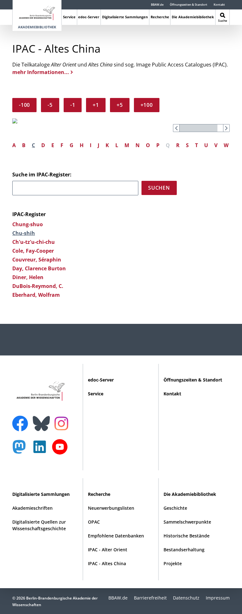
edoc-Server (88, 16)
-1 (72, 104)
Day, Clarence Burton (39, 268)
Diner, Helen (27, 277)
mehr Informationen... (40, 72)
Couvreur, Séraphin (36, 259)
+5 (120, 104)
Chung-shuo (27, 224)
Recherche (160, 16)
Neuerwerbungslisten (111, 508)
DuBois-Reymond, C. (37, 286)
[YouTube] (61, 450)
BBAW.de (157, 4)
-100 (24, 104)
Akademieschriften (32, 508)
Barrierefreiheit (150, 598)
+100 (147, 104)
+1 (96, 104)
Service (69, 16)
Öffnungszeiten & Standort (188, 4)
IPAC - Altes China (107, 563)
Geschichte (175, 508)
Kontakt (219, 4)
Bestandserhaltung (184, 550)
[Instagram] (63, 423)
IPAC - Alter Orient (107, 550)
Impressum (218, 598)
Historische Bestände (187, 536)
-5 (50, 104)
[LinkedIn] (41, 450)
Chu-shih (23, 233)
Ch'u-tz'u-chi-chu (33, 241)
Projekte (173, 563)
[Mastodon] (21, 450)
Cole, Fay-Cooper (33, 250)
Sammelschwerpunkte (187, 522)
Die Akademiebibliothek (193, 16)
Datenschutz (186, 598)
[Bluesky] (42, 419)
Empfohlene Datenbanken (116, 536)
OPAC (94, 522)
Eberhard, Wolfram (36, 294)
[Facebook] (21, 419)
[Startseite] (37, 12)
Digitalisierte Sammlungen (125, 16)
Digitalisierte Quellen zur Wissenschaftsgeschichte (39, 525)
